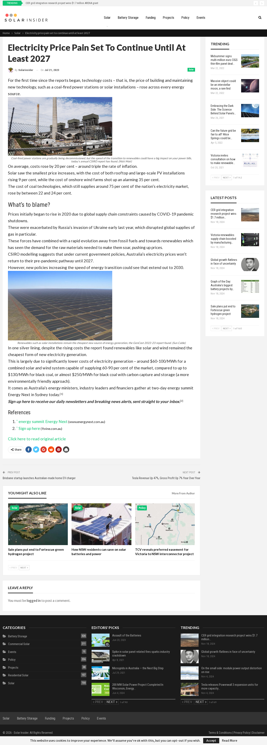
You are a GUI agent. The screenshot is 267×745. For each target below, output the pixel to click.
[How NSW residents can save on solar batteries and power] (101, 524)
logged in (34, 601)
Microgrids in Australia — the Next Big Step (138, 668)
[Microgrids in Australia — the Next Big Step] (101, 673)
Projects (168, 18)
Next (23, 567)
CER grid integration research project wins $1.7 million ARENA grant (62, 3)
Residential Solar (18, 675)
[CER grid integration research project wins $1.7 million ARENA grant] (250, 214)
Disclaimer (258, 732)
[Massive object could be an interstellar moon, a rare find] (250, 85)
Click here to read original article (37, 438)
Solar (107, 18)
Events (200, 18)
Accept (211, 740)
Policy (185, 18)
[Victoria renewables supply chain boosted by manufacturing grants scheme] (250, 239)
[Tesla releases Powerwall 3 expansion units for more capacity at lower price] (190, 689)
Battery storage (128, 18)
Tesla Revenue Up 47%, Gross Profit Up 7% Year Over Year (166, 478)
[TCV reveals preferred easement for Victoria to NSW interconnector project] (165, 524)
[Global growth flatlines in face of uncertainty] (250, 264)
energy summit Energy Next (43, 421)
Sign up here (29, 428)
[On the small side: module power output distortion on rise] (190, 673)
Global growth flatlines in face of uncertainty (228, 652)
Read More (229, 740)
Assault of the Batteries (126, 635)
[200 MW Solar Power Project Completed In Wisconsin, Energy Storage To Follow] (101, 689)
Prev (14, 567)
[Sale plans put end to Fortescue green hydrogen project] (38, 524)
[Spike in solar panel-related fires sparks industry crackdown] (101, 656)
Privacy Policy (242, 732)
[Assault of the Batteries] (101, 640)
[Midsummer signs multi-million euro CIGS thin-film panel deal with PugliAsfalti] (250, 61)
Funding (151, 18)
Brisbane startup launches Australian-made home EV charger (39, 478)
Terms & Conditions (220, 732)
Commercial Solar (19, 644)
